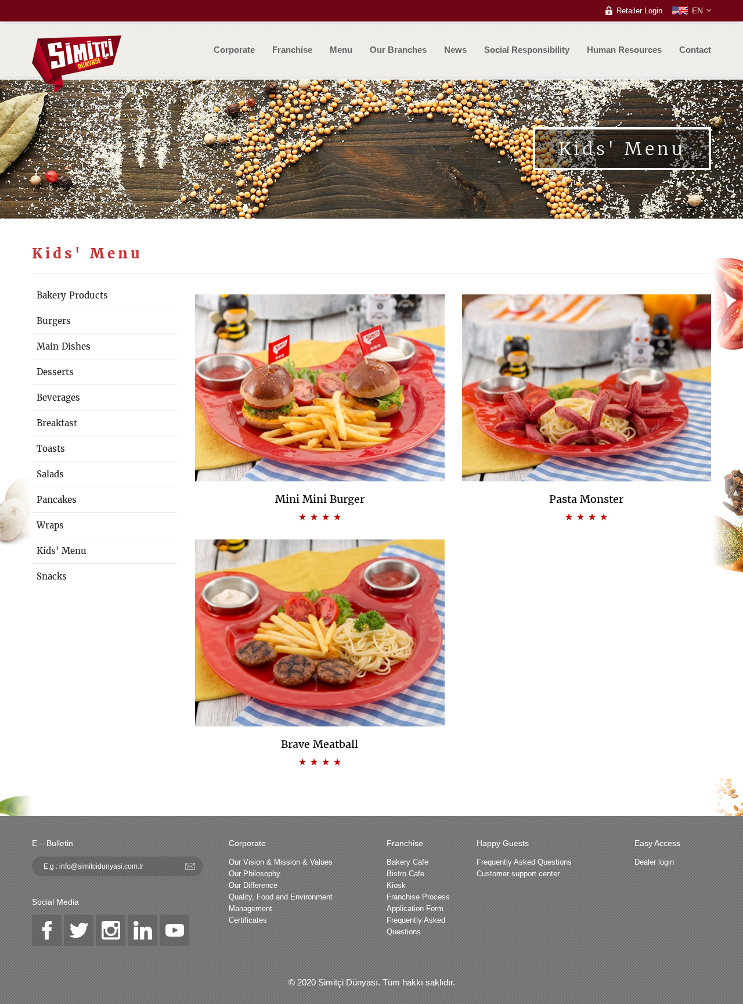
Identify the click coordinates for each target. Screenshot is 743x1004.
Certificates (248, 920)
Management (250, 908)
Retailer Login (639, 10)
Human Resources (624, 50)
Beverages (58, 397)
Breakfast (57, 423)
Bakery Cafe (407, 862)
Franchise (292, 50)
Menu (341, 50)
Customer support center (518, 873)
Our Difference (253, 885)
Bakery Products (72, 295)
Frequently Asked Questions (416, 926)
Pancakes (57, 499)
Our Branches (398, 50)
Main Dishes (64, 346)
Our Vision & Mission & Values (281, 862)
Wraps (50, 525)
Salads (50, 474)
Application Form (415, 908)
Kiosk (396, 885)
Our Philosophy (254, 873)
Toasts (51, 448)
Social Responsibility (526, 50)
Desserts (55, 371)
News (455, 50)
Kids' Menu (61, 550)
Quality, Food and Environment (281, 897)
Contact (695, 50)
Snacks (52, 576)
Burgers (54, 320)
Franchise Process (418, 897)
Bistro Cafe (405, 873)
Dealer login (654, 862)
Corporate (234, 50)
